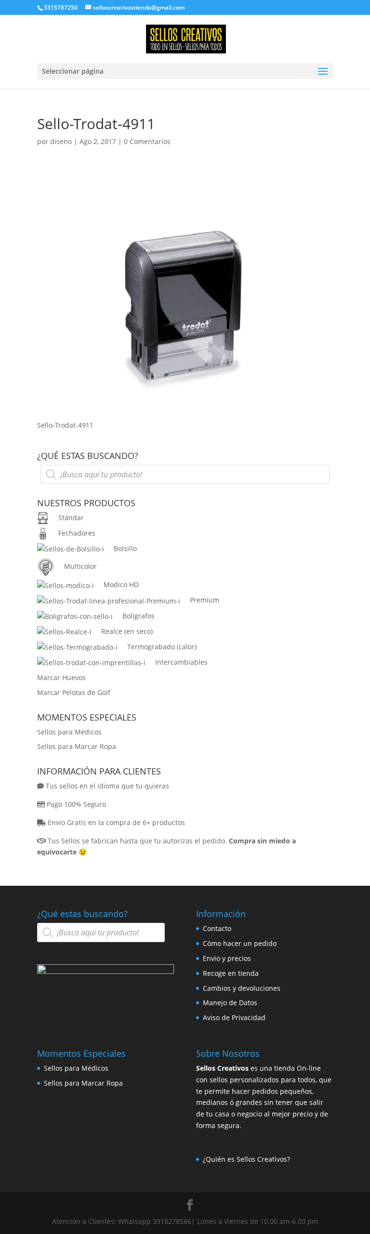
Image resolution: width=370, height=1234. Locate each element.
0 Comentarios (147, 141)
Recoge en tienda (231, 973)
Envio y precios (227, 958)
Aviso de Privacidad (234, 1017)
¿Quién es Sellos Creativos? (246, 1159)
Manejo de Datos (230, 1002)
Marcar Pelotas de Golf (73, 692)
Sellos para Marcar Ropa (76, 746)
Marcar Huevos (61, 677)
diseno (61, 141)
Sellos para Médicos (69, 731)
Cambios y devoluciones (241, 988)
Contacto (217, 928)
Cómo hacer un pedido (240, 943)
